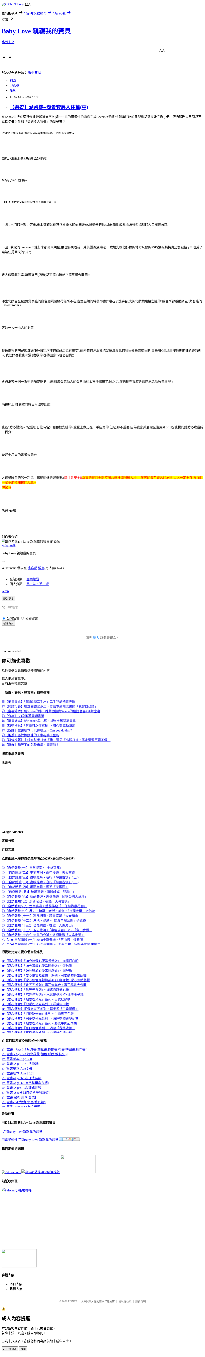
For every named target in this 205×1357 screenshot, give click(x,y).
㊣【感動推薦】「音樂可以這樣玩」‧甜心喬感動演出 (38, 725)
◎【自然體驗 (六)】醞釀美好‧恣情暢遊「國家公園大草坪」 (45, 896)
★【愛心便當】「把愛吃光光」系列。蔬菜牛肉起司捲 (39, 1023)
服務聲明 (140, 1301)
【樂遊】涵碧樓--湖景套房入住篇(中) (49, 107)
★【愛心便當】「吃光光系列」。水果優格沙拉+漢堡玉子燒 (42, 994)
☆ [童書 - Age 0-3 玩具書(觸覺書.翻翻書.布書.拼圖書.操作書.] (44, 1049)
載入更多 (8, 598)
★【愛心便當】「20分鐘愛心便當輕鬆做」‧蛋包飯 (37, 965)
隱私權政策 (125, 1301)
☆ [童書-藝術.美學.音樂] (19, 1097)
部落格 (14, 85)
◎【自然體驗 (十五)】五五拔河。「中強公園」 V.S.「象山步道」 (47, 930)
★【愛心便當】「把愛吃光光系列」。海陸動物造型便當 (40, 1018)
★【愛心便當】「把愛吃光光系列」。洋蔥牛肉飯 (35, 1004)
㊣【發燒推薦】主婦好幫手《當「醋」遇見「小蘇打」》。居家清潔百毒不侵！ (56, 740)
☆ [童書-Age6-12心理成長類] (22, 1087)
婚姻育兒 (34, 72)
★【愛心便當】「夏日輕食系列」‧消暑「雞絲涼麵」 (38, 1028)
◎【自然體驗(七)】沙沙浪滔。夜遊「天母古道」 (36, 901)
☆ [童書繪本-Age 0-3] (17, 1059)
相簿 (13, 80)
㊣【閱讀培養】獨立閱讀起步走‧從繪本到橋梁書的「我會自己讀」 (50, 706)
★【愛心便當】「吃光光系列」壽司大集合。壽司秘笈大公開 (44, 985)
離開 (23, 1349)
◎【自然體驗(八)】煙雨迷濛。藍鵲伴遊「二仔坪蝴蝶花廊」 (44, 906)
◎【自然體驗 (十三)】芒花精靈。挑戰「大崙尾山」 (38, 925)
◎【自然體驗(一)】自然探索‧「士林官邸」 (32, 867)
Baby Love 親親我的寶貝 (36, 31)
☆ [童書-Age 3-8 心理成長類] (22, 1078)
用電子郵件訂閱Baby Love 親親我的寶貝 (30, 1139)
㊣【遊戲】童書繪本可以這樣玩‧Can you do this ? (37, 730)
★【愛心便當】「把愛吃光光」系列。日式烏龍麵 (36, 999)
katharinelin (9, 545)
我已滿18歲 (9, 1349)
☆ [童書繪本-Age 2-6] (17, 1068)
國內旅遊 (32, 579)
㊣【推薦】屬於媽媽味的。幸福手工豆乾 (30, 735)
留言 (41, 568)
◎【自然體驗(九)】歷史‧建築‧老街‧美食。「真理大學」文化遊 (48, 911)
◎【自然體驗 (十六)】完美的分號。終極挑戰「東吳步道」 (43, 935)
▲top (5, 591)
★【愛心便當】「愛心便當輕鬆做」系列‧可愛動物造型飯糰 (44, 975)
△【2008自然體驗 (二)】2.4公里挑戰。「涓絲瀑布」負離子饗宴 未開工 (51, 944)
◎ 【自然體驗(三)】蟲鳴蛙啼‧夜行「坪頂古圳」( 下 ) (40, 882)
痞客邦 (32, 568)
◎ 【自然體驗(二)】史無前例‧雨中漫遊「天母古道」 (40, 872)
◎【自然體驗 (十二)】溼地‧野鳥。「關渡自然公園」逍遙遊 (44, 920)
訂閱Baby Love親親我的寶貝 (22, 1131)
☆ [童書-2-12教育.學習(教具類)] (24, 1102)
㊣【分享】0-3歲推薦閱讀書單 (23, 716)
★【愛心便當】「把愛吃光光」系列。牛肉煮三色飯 (38, 1013)
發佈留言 (8, 623)
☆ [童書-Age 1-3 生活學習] (20, 1063)
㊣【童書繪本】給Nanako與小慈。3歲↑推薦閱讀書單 (39, 720)
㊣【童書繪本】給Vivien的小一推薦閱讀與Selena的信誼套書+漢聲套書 (51, 711)
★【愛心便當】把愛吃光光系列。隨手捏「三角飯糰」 (40, 1009)
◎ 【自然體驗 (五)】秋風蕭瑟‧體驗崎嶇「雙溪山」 (39, 891)
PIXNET (72, 1301)
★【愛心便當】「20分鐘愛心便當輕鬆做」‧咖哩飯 (37, 970)
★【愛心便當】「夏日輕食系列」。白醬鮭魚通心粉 (37, 1033)
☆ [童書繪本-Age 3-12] (17, 1073)
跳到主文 (8, 42)
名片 (13, 90)
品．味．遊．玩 (37, 584)
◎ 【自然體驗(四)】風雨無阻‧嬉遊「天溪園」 (35, 887)
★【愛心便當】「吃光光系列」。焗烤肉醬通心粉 (35, 989)
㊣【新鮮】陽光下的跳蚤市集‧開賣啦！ (30, 744)
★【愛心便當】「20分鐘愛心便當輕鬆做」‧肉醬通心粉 (40, 961)
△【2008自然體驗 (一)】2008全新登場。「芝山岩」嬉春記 (42, 939)
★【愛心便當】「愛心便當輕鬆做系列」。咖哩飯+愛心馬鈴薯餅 (46, 980)
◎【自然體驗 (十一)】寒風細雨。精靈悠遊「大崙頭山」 (41, 915)
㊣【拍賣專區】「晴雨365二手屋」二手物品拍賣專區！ (40, 701)
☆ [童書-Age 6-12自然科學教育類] (25, 1092)
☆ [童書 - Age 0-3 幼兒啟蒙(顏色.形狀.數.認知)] (34, 1054)
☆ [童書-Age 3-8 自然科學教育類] (25, 1083)
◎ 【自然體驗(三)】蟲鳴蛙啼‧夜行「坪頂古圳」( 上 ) (40, 877)
